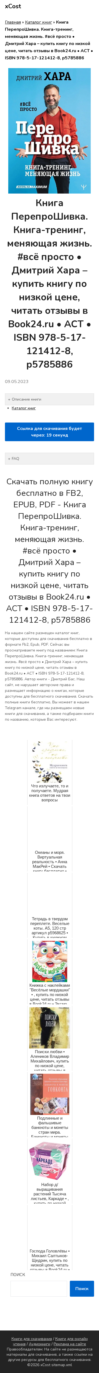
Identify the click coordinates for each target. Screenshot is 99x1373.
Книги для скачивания (32, 1338)
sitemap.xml (61, 1365)
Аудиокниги (39, 1344)
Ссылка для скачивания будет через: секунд (49, 432)
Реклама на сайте (70, 1344)
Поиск (17, 1274)
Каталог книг (38, 22)
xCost (13, 6)
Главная (13, 22)
